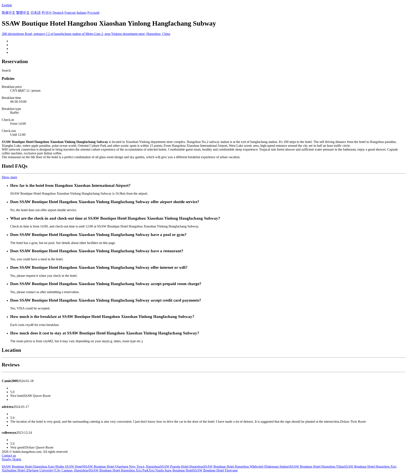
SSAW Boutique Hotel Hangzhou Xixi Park (119, 470)
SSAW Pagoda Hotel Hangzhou (181, 466)
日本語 (36, 12)
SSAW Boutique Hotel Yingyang (215, 470)
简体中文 (8, 12)
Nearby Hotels (11, 459)
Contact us (9, 455)
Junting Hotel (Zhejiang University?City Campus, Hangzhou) (48, 470)
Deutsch (58, 12)
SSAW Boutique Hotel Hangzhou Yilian (317, 466)
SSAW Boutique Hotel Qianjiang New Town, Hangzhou (122, 466)
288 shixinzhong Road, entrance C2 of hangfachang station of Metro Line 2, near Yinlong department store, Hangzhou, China (86, 34)
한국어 (47, 12)
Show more (9, 177)
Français (70, 12)
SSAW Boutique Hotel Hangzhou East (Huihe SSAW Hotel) (43, 466)
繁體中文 (23, 12)
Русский (93, 12)
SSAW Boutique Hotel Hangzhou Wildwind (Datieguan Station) (246, 466)
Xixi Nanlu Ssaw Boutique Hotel (171, 470)
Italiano (81, 12)
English (7, 5)
